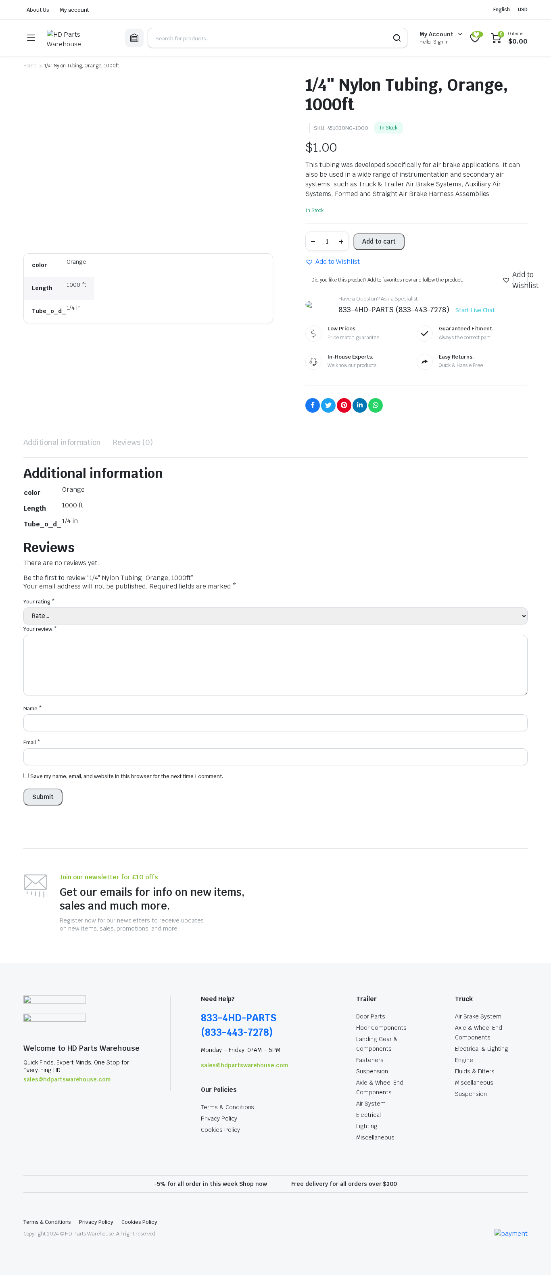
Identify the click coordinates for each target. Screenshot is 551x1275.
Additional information (62, 442)
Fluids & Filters (475, 1071)
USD (523, 9)
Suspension (372, 1071)
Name (32, 708)
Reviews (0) (133, 442)
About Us (38, 9)
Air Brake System (478, 1016)
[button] (332, 262)
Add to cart (379, 241)
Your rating (39, 601)
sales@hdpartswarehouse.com (67, 1079)
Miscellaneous (375, 1137)
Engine (464, 1060)
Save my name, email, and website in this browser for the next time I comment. (126, 776)
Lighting (367, 1126)
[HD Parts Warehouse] (80, 38)
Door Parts (370, 1016)
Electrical (368, 1114)
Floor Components (381, 1027)
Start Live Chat (475, 310)
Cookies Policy (220, 1129)
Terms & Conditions (227, 1107)
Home (29, 66)
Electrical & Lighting (481, 1048)
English (501, 9)
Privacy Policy (219, 1118)
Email (31, 742)
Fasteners (370, 1060)
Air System (371, 1103)
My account (74, 9)
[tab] (62, 442)
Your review (40, 629)
